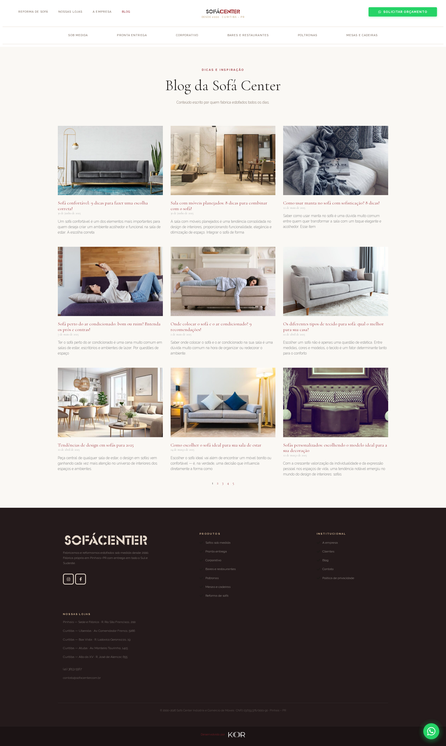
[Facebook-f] (80, 579)
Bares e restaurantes (248, 35)
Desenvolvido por (213, 734)
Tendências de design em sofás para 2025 (96, 445)
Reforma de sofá (33, 11)
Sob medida (78, 35)
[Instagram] (68, 579)
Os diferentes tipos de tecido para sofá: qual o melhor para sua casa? (333, 326)
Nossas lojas (70, 11)
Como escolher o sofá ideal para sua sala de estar (216, 445)
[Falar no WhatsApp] (431, 731)
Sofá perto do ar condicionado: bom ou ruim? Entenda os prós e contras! (109, 326)
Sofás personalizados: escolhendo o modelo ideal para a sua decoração (335, 447)
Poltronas (307, 35)
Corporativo (187, 35)
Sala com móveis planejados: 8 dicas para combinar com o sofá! (219, 205)
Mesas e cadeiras (362, 35)
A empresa (102, 11)
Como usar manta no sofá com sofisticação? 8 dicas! (331, 203)
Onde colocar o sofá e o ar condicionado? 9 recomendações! (211, 326)
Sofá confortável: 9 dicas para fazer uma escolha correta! (103, 205)
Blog (126, 11)
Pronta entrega (132, 35)
